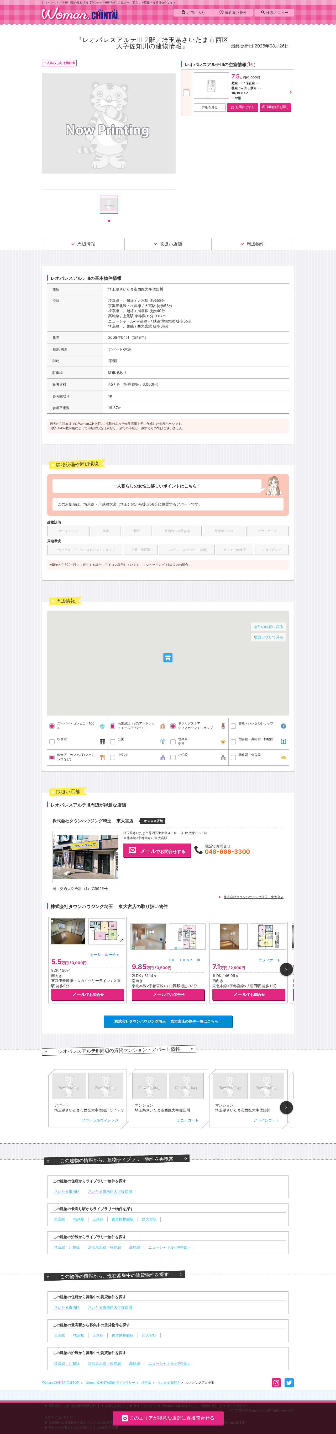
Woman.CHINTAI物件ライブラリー (111, 1382)
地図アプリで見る (268, 637)
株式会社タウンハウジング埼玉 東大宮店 (254, 897)
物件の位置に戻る (268, 626)
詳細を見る (210, 107)
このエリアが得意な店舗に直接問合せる (171, 1418)
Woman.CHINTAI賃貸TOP (61, 1382)
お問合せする (244, 107)
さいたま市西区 (169, 1382)
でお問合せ (88, 994)
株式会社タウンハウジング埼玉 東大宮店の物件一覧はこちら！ (168, 1021)
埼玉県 (146, 1382)
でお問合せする (162, 851)
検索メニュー (277, 12)
